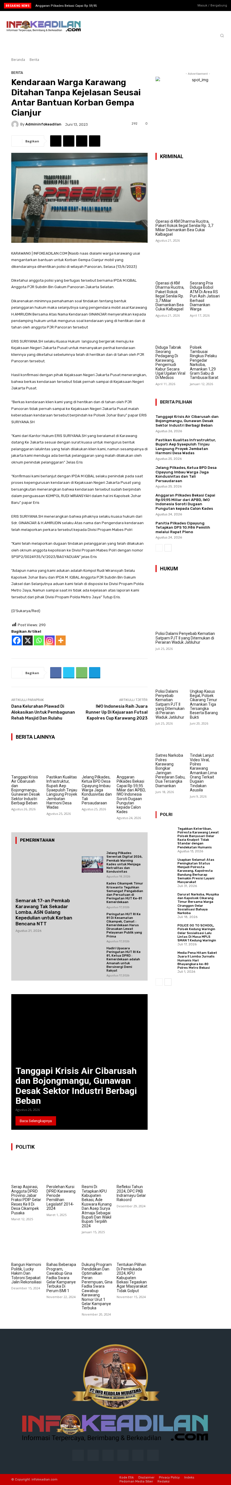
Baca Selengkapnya (36, 1121)
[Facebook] (163, 6)
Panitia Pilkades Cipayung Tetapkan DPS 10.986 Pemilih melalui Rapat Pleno (183, 527)
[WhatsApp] (81, 141)
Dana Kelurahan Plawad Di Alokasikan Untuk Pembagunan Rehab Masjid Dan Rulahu (43, 712)
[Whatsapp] (39, 640)
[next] (127, 5)
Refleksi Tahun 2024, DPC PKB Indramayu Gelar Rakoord (131, 1193)
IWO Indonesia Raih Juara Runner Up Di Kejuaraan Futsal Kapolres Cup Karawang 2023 (117, 712)
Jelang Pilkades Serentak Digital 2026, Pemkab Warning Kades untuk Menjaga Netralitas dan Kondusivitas (124, 862)
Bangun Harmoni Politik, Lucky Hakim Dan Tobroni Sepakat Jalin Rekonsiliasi (26, 1273)
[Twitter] (180, 6)
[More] (61, 640)
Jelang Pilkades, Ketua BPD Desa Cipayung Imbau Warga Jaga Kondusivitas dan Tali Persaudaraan (97, 790)
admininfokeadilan (43, 124)
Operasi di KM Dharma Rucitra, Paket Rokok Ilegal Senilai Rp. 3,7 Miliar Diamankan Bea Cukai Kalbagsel (184, 228)
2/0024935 (31, 557)
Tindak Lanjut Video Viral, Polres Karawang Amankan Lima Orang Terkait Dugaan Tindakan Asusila (203, 772)
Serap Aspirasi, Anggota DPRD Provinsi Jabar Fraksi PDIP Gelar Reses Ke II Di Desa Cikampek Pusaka (26, 1199)
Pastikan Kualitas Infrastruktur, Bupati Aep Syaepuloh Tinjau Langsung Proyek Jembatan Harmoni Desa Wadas (61, 792)
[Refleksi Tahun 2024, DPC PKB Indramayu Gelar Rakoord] (132, 1169)
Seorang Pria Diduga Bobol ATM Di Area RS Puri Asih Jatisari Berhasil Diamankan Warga (205, 296)
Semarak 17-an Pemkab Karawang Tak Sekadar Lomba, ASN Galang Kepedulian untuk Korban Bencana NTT (43, 912)
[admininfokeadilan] (15, 124)
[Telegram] (94, 141)
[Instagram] (172, 6)
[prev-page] (159, 547)
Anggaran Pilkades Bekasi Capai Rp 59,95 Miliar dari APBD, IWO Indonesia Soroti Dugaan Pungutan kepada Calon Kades (131, 794)
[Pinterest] (122, 1455)
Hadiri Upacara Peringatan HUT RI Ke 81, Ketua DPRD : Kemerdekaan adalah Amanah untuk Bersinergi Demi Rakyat (123, 959)
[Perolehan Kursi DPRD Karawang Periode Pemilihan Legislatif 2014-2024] (61, 1169)
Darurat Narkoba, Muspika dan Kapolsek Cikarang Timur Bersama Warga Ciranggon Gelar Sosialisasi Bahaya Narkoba (198, 904)
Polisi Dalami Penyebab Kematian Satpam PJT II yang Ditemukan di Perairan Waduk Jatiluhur (185, 638)
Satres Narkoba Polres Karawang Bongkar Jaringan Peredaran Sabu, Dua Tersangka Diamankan (170, 770)
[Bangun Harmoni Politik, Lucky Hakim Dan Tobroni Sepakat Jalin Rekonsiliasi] (26, 1247)
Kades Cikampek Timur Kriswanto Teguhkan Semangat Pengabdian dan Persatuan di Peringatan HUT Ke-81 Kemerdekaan (124, 893)
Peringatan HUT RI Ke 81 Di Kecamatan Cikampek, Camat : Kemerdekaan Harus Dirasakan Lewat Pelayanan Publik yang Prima (124, 925)
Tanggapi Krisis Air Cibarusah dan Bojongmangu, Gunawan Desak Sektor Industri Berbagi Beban (25, 790)
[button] (222, 35)
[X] (28, 640)
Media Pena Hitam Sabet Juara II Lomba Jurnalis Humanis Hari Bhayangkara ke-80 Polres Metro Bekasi (197, 960)
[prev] (118, 5)
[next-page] (168, 547)
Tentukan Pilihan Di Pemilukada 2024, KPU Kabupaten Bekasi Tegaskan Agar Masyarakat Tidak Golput (132, 1277)
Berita (34, 59)
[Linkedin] (108, 1455)
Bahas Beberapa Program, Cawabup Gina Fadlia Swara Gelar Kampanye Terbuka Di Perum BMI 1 (61, 1277)
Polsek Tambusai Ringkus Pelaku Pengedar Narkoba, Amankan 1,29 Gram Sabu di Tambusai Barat (204, 362)
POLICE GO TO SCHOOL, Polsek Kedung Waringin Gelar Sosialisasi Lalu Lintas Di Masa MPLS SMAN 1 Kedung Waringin (197, 933)
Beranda (18, 59)
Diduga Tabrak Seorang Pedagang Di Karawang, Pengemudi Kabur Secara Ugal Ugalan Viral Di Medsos (170, 362)
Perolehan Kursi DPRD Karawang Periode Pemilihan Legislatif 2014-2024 (60, 1197)
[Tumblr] (137, 1455)
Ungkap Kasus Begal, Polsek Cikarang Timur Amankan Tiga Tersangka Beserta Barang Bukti (204, 704)
